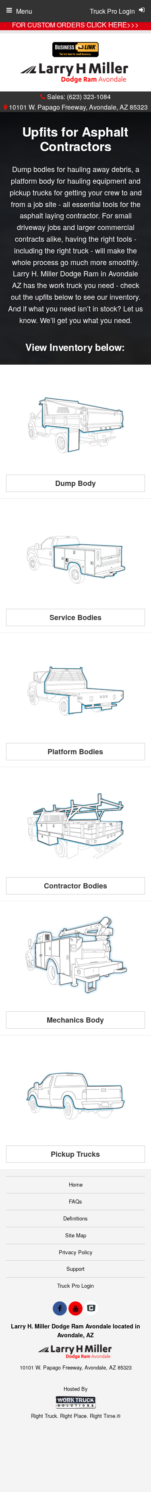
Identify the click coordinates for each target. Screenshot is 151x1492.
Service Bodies (75, 617)
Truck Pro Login (75, 1285)
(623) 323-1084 (89, 96)
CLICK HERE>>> (113, 24)
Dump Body (75, 483)
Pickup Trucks (75, 1154)
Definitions (75, 1218)
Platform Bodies (75, 751)
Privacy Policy (76, 1252)
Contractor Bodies (75, 885)
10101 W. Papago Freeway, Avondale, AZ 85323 (77, 107)
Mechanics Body (75, 1020)
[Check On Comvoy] (91, 1308)
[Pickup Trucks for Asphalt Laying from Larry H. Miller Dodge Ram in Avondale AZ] (76, 1094)
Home (76, 1184)
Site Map (75, 1235)
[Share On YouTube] (75, 1308)
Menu (24, 11)
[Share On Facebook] (60, 1308)
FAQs (75, 1201)
